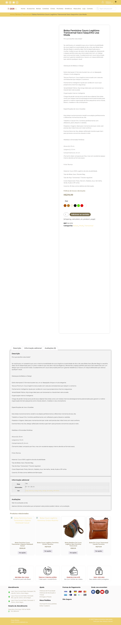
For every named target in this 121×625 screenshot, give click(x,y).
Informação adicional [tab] (33, 348)
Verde (44, 490)
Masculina (77, 8)
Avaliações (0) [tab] (50, 348)
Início (12, 14)
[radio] (65, 205)
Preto (40, 490)
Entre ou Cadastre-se (109, 2)
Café (26, 490)
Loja (83, 8)
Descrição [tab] (17, 348)
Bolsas (38, 8)
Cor (66, 201)
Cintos (52, 8)
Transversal (26, 14)
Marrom (31, 490)
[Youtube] (13, 2)
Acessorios (31, 8)
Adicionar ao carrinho (80, 214)
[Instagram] (10, 2)
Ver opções (22, 553)
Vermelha (50, 490)
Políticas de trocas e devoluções (74, 191)
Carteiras (45, 8)
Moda (81, 226)
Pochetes (60, 8)
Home (23, 8)
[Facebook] (6, 2)
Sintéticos (68, 8)
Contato (90, 8)
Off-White (56, 490)
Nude (36, 490)
